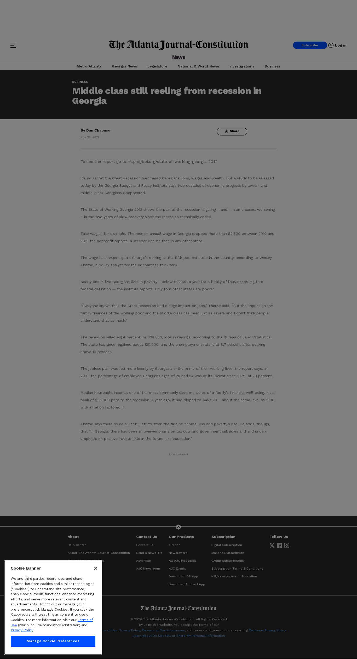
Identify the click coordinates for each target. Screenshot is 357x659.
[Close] (95, 568)
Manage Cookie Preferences (53, 641)
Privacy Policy (22, 630)
